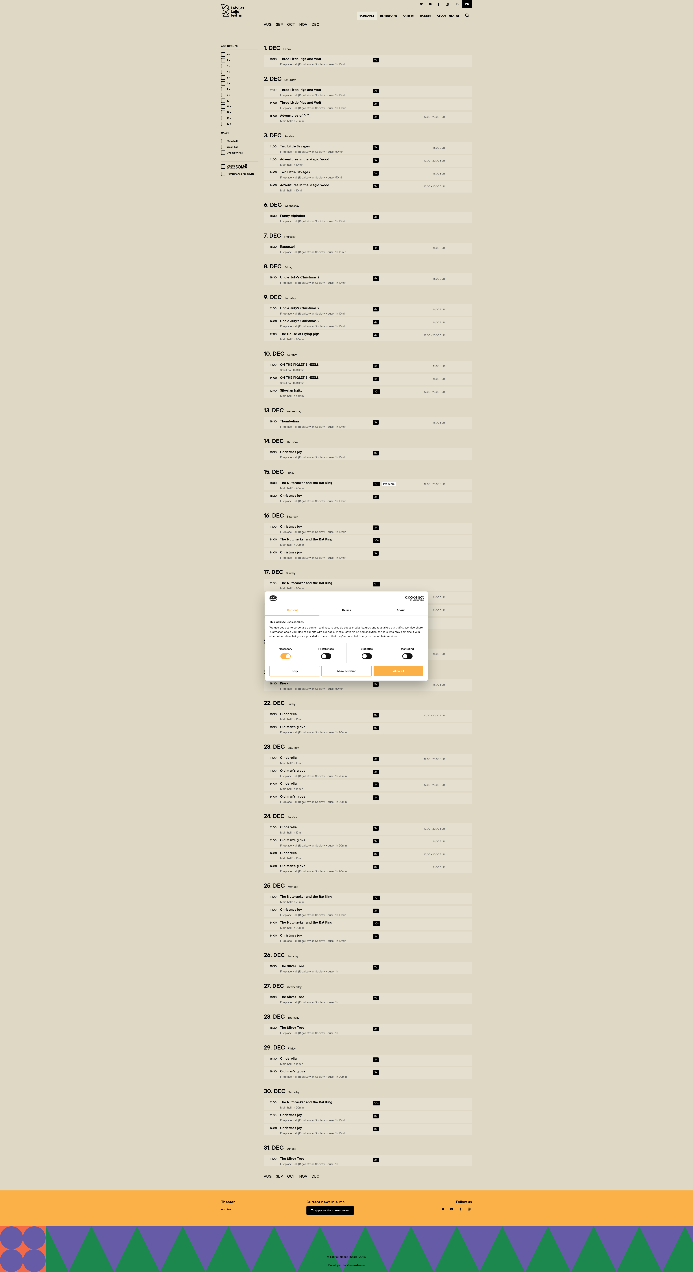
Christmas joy (291, 452)
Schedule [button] (368, 15)
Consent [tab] (292, 610)
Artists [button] (408, 16)
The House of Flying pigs (300, 334)
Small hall (232, 146)
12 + (229, 106)
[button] (467, 15)
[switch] (326, 656)
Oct (291, 24)
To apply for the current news (330, 1210)
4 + (228, 71)
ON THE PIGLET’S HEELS (299, 364)
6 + (228, 83)
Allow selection (346, 671)
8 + (228, 94)
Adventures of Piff (294, 115)
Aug (268, 24)
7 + (228, 89)
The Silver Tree (292, 966)
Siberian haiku (291, 390)
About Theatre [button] (448, 16)
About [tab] (401, 610)
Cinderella (288, 714)
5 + (228, 77)
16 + (229, 118)
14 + (229, 112)
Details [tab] (346, 610)
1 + (228, 54)
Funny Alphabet (292, 216)
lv (457, 4)
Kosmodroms (356, 1265)
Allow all (398, 671)
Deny (294, 671)
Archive (226, 1209)
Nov (303, 24)
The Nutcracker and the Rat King (306, 483)
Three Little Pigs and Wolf (300, 59)
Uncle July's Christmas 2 (300, 277)
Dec (315, 24)
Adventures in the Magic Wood (304, 159)
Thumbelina (289, 421)
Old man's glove (293, 727)
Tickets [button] (425, 16)
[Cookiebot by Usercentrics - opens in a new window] (408, 598)
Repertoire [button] (388, 16)
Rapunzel (287, 246)
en (467, 4)
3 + (228, 66)
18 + (229, 123)
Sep (279, 24)
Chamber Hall (235, 152)
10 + (229, 100)
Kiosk (284, 683)
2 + (228, 60)
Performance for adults (240, 173)
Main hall (232, 141)
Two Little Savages (295, 146)
